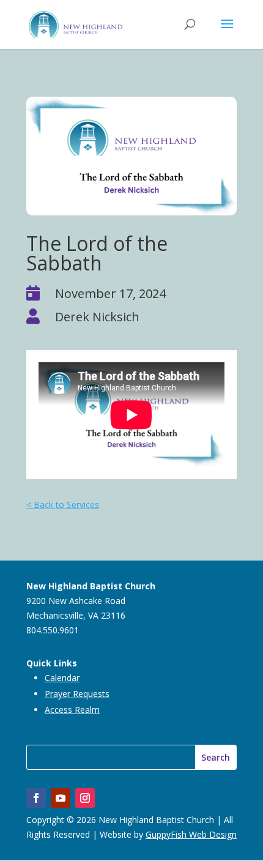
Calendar (62, 678)
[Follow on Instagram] (85, 798)
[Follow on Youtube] (60, 798)
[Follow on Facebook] (36, 798)
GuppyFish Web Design (191, 834)
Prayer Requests (77, 693)
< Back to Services (62, 504)
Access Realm (72, 709)
